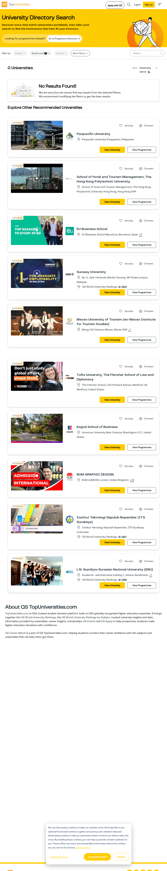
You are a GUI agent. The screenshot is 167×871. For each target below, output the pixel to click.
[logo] (16, 4)
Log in (137, 4)
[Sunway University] (70, 274)
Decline (121, 856)
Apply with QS (115, 5)
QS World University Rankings (38, 617)
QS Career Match (15, 633)
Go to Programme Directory (63, 38)
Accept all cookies (97, 856)
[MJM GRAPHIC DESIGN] (70, 476)
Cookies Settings (59, 857)
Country (60, 53)
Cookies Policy (83, 847)
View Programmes (141, 149)
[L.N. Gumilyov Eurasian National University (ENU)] (70, 571)
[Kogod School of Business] (70, 429)
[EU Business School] (70, 231)
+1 (129, 330)
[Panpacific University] (70, 136)
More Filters (79, 53)
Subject (19, 53)
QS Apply (106, 621)
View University (112, 149)
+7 (150, 575)
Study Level (39, 53)
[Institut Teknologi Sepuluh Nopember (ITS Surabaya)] (70, 519)
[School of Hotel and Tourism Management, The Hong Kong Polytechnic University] (70, 179)
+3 (140, 235)
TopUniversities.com (17, 613)
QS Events (89, 621)
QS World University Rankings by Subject (86, 617)
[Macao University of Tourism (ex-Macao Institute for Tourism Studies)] (70, 321)
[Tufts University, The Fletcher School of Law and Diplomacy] (70, 376)
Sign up (149, 4)
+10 (132, 480)
